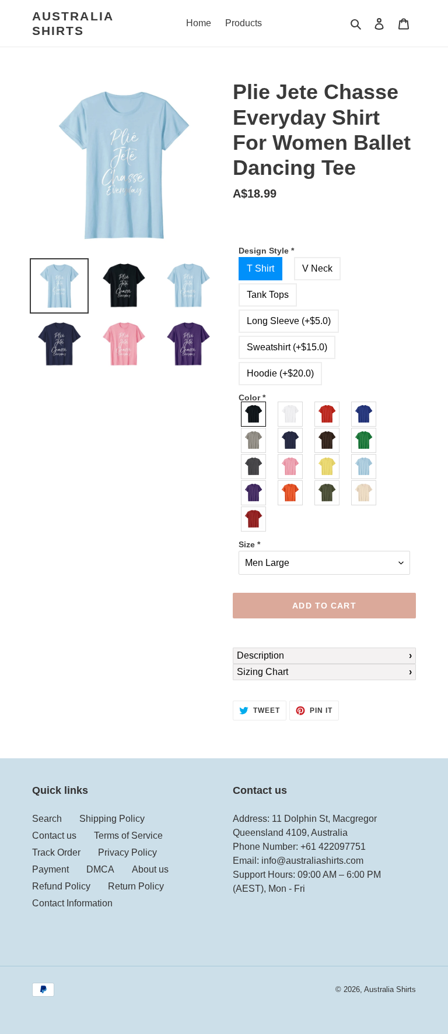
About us (150, 869)
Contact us (54, 835)
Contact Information (72, 903)
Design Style (266, 250)
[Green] (364, 440)
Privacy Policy (127, 852)
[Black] (254, 414)
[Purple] (254, 493)
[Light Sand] (364, 493)
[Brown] (327, 440)
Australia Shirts (72, 23)
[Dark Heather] (254, 466)
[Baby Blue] (364, 466)
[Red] (327, 414)
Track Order (56, 852)
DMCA (100, 869)
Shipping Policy (112, 819)
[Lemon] (327, 466)
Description (260, 655)
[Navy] (290, 440)
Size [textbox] (249, 544)
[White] (290, 414)
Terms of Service (128, 835)
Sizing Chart (262, 672)
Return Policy (136, 886)
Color (252, 397)
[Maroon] (254, 519)
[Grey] (254, 440)
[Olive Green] (327, 493)
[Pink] (290, 466)
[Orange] (290, 493)
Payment (50, 869)
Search (47, 819)
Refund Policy (61, 886)
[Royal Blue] (364, 414)
